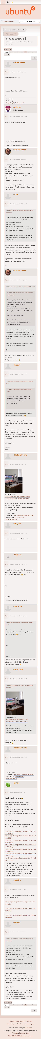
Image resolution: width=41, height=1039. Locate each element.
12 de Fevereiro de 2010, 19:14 (18, 889)
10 (22, 52)
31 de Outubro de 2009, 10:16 (18, 72)
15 (5, 54)
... (16, 52)
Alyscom (17, 555)
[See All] (5, 30)
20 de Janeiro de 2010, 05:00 (17, 792)
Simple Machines (27, 1036)
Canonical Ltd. (24, 1033)
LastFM (23, 103)
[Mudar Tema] (12, 2)
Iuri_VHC (18, 523)
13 (32, 52)
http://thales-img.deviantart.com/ (24, 515)
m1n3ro (17, 880)
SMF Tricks (28, 1028)
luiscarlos (18, 606)
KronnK (17, 922)
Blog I (8, 103)
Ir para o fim (7, 49)
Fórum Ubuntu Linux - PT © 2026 (20, 1021)
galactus (17, 107)
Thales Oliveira (20, 455)
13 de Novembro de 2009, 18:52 (18, 203)
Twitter (17, 103)
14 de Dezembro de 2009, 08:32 (18, 616)
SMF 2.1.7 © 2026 (14, 1036)
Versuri (17, 365)
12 (28, 52)
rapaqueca (18, 669)
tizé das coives (20, 149)
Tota (16, 194)
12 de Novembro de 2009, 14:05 (18, 116)
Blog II (12, 103)
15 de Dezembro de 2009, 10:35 (18, 678)
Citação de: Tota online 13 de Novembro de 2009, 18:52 (21, 286)
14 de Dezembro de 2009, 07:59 (18, 564)
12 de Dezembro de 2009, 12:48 (18, 464)
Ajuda (9, 1024)
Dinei (16, 783)
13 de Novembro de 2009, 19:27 (18, 374)
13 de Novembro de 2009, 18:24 (18, 159)
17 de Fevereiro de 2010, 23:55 (18, 932)
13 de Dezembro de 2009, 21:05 (18, 533)
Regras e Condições (18, 1024)
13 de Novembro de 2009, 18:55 (18, 280)
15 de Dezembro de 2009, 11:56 (18, 757)
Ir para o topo (8, 1002)
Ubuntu (15, 1033)
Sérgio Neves (19, 62)
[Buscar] (27, 21)
